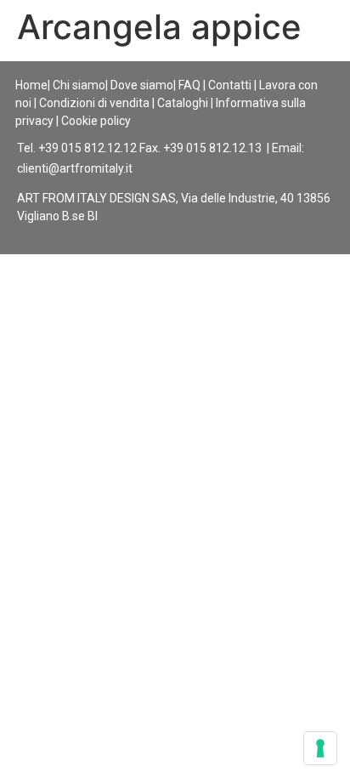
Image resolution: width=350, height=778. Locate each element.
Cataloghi (182, 103)
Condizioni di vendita (94, 103)
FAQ (189, 85)
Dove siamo (141, 85)
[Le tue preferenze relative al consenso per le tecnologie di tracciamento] (320, 748)
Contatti (229, 85)
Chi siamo (79, 85)
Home (31, 85)
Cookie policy (96, 121)
